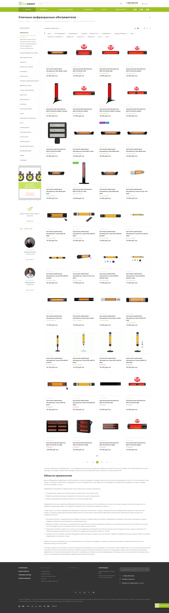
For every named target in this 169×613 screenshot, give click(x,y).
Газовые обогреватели (26, 46)
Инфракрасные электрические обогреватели (28, 36)
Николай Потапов (30, 252)
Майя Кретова (29, 282)
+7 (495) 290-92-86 (132, 3)
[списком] (147, 28)
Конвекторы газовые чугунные (28, 39)
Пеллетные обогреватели (26, 48)
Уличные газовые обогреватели (28, 44)
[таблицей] (150, 28)
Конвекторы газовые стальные (28, 41)
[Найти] (121, 3)
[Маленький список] (135, 28)
